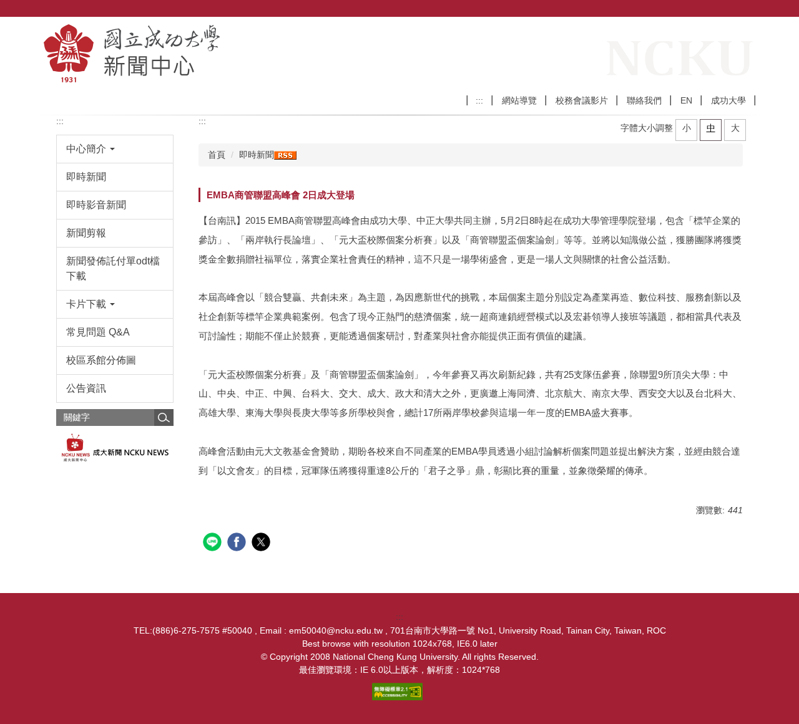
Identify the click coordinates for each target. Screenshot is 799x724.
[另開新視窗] (115, 448)
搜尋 (164, 417)
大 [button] (735, 128)
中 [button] (711, 128)
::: (479, 100)
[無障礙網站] (399, 691)
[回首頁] (200, 53)
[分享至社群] (214, 543)
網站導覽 (519, 100)
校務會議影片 (582, 100)
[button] (115, 149)
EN (686, 100)
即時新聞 (256, 155)
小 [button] (686, 128)
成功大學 (728, 100)
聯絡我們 (644, 100)
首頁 (216, 155)
